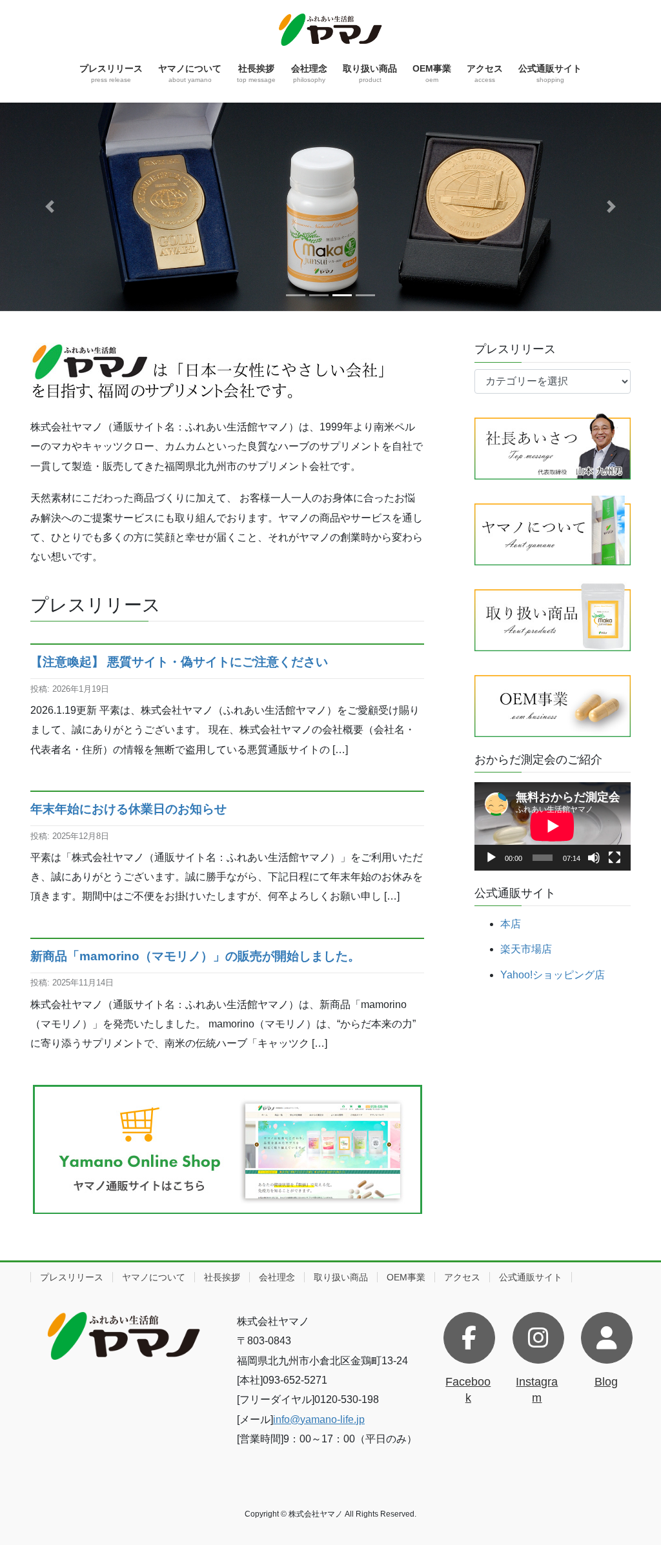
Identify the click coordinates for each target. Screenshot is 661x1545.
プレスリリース (71, 1277)
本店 (510, 923)
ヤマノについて (153, 1277)
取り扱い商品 (341, 1277)
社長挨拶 (222, 1277)
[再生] (491, 857)
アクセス (462, 1277)
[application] (552, 826)
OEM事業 (406, 1277)
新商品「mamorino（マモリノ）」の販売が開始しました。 (195, 956)
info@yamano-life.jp (319, 1419)
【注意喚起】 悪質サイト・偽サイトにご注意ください (179, 662)
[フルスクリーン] (614, 857)
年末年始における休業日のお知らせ (128, 809)
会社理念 (277, 1277)
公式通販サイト (530, 1277)
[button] (49, 207)
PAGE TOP (633, 1487)
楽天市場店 (526, 949)
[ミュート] (593, 857)
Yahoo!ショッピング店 (552, 974)
